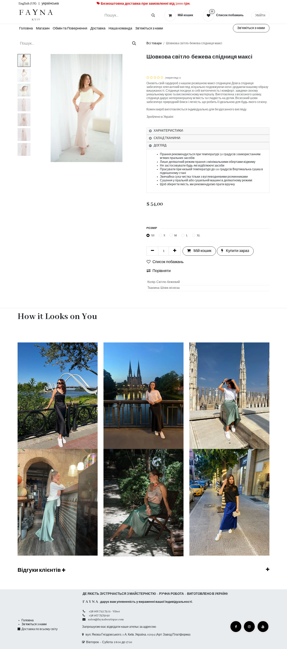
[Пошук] (153, 16)
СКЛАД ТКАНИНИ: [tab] (167, 138)
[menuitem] (27, 3)
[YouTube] (263, 626)
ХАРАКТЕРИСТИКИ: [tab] (169, 131)
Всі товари (154, 43)
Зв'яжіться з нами (251, 28)
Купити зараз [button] (237, 251)
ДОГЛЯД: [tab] (160, 145)
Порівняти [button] (161, 271)
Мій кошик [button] (202, 251)
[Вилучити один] (152, 250)
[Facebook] (236, 626)
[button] (37, 108)
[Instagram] (249, 626)
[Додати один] (175, 250)
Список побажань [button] (168, 262)
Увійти (260, 15)
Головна (27, 620)
